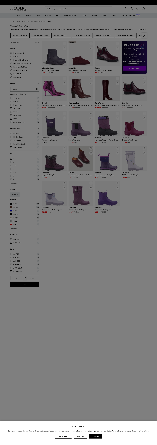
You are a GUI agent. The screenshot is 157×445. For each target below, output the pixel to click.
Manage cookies (63, 436)
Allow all (95, 436)
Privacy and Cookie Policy (140, 431)
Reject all (80, 436)
